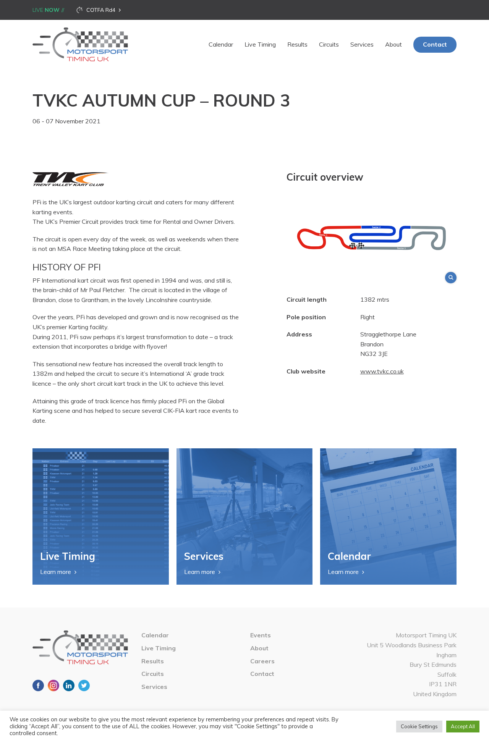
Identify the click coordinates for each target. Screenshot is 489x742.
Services (362, 44)
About (393, 44)
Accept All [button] (463, 726)
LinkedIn (68, 685)
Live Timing (260, 44)
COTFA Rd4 (100, 9)
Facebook (38, 685)
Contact (435, 44)
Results (297, 44)
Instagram (53, 685)
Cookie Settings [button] (419, 726)
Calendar (221, 44)
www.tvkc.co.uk (382, 371)
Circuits (329, 44)
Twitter (84, 685)
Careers (262, 661)
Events (260, 635)
